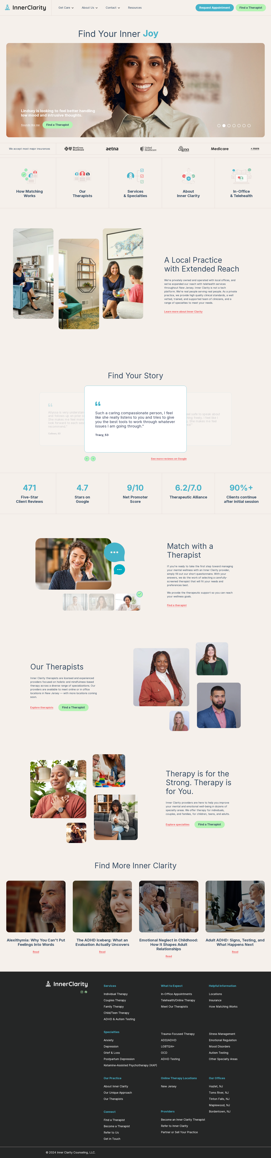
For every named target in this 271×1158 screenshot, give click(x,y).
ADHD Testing (170, 1059)
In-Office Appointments (176, 994)
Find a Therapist (114, 1120)
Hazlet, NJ (216, 1086)
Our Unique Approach (118, 1092)
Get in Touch (112, 1138)
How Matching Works (223, 1006)
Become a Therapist (117, 1126)
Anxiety (109, 1040)
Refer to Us (111, 1132)
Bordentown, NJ (219, 1111)
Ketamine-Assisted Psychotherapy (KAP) (130, 1065)
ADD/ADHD (168, 1040)
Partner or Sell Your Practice (179, 1132)
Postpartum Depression (119, 1059)
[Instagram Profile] (82, 991)
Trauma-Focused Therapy (178, 1034)
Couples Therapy (115, 1000)
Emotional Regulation (223, 1040)
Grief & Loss (112, 1052)
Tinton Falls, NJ (219, 1099)
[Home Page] (28, 7)
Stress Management (222, 1034)
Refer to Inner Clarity (174, 1126)
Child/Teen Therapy (116, 1012)
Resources (135, 7)
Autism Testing (218, 1052)
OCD (164, 1052)
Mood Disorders (219, 1046)
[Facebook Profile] (86, 991)
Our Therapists (113, 1099)
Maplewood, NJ (219, 1105)
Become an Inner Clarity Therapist (183, 1119)
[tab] (219, 125)
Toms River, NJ (219, 1092)
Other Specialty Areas (223, 1059)
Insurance (215, 1000)
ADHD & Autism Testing (119, 1019)
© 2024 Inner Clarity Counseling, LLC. (71, 1152)
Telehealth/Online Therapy (178, 1000)
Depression (111, 1046)
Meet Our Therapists (174, 1006)
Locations (215, 994)
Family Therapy (114, 1006)
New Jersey (168, 1086)
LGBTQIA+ (168, 1046)
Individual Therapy (116, 994)
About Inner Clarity (116, 1086)
